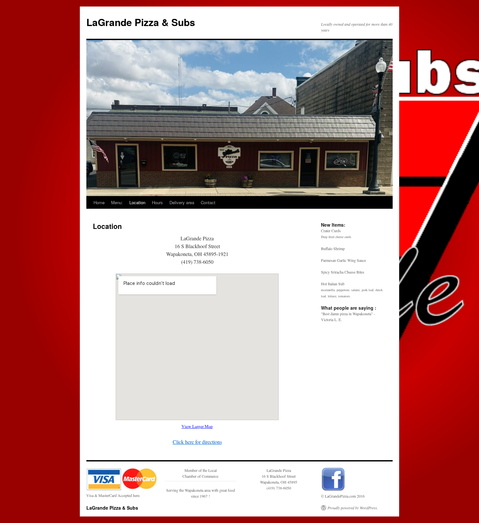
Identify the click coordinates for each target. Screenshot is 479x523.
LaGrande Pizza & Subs (140, 22)
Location (137, 202)
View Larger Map (197, 426)
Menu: (117, 202)
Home (99, 202)
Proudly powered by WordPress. (352, 507)
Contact (208, 202)
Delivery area (181, 202)
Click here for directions (197, 441)
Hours (157, 202)
